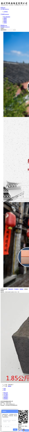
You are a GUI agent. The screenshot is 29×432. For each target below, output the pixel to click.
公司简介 (5, 11)
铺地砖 (5, 19)
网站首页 (10, 289)
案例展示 (4, 25)
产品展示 (5, 14)
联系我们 (5, 26)
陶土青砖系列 (6, 16)
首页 (3, 7)
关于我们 (5, 9)
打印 (4, 390)
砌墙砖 (5, 21)
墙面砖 (5, 18)
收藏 (4, 388)
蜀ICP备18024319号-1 (19, 430)
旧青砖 (5, 22)
